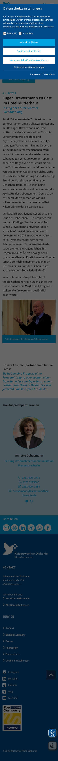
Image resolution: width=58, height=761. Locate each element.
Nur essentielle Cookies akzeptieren (29, 60)
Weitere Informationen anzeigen (29, 67)
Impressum (35, 74)
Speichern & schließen (29, 51)
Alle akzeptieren (29, 42)
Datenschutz (49, 74)
